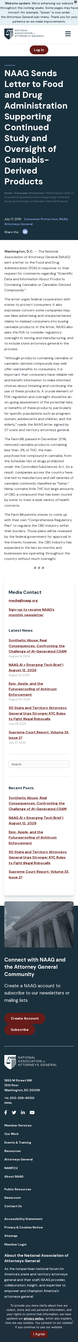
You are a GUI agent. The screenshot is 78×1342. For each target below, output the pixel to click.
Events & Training (17, 1142)
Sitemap (11, 1236)
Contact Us (13, 1206)
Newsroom (12, 1198)
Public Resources (17, 1189)
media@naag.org (23, 600)
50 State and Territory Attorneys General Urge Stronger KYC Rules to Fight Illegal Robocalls (38, 713)
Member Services (18, 1125)
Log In (39, 50)
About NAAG (13, 1176)
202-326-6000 (22, 1098)
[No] (72, 1321)
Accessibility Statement (23, 1219)
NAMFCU (11, 1168)
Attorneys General (18, 1159)
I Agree (39, 1334)
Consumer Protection (41, 219)
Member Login (15, 1244)
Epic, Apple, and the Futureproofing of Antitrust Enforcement (33, 689)
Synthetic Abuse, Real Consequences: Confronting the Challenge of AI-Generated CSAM (38, 646)
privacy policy (34, 1318)
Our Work (11, 1134)
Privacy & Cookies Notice (23, 1227)
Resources (12, 1151)
